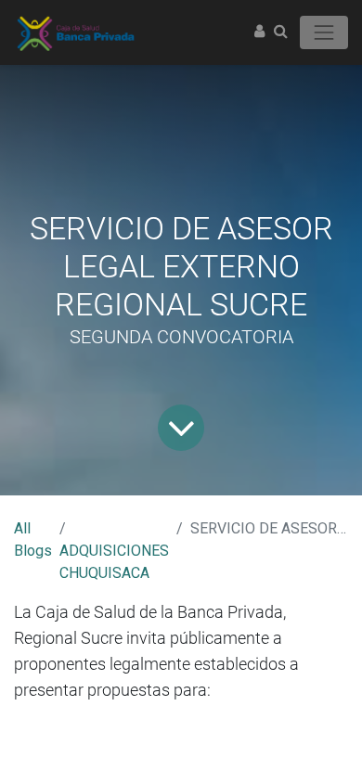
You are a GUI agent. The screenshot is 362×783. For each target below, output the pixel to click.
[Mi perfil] (259, 31)
